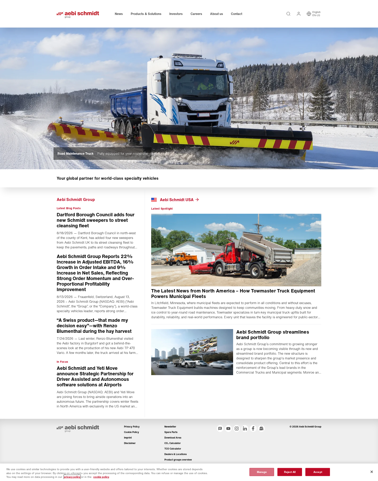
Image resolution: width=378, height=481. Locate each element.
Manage (262, 472)
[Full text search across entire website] (288, 14)
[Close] (371, 471)
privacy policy (72, 477)
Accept (317, 472)
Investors (176, 13)
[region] (189, 472)
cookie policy (101, 477)
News (119, 13)
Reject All (290, 472)
